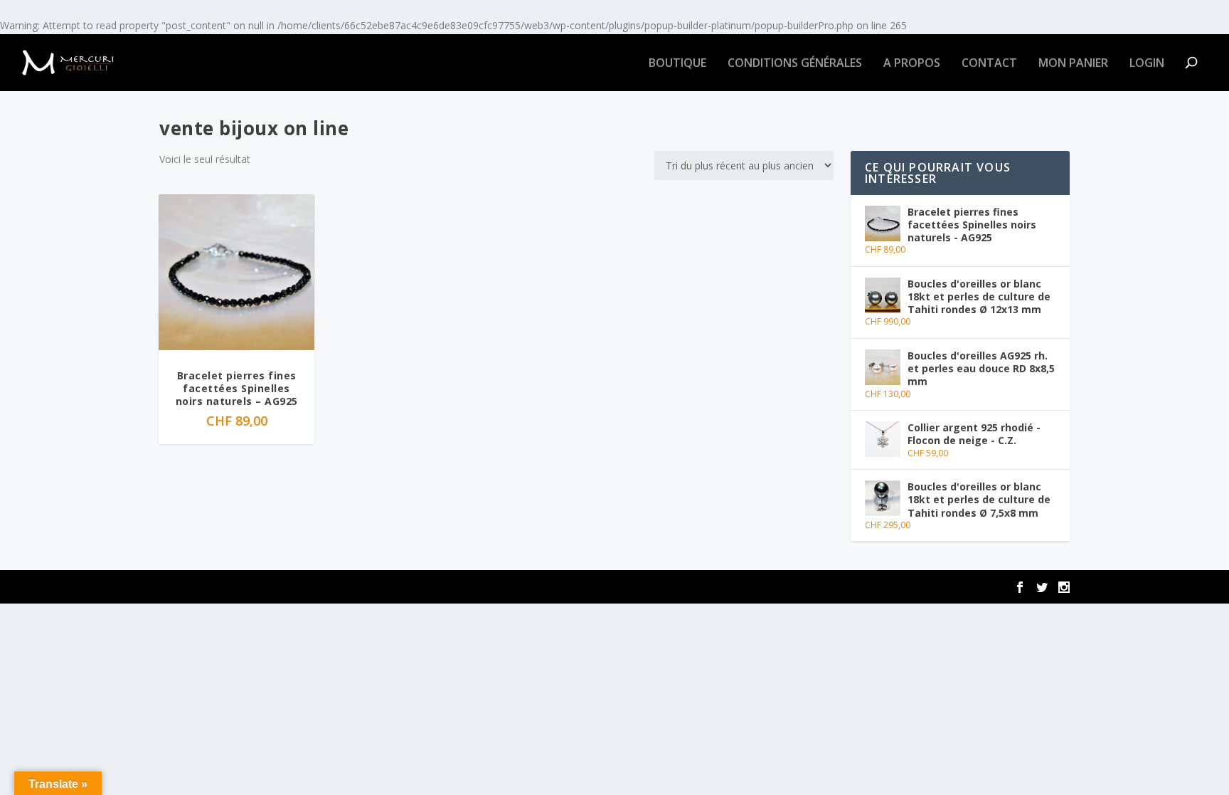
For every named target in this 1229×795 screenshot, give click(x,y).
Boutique (677, 63)
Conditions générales (795, 63)
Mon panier (1073, 63)
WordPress (384, 587)
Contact (989, 63)
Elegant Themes (247, 587)
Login (1146, 63)
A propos (911, 63)
